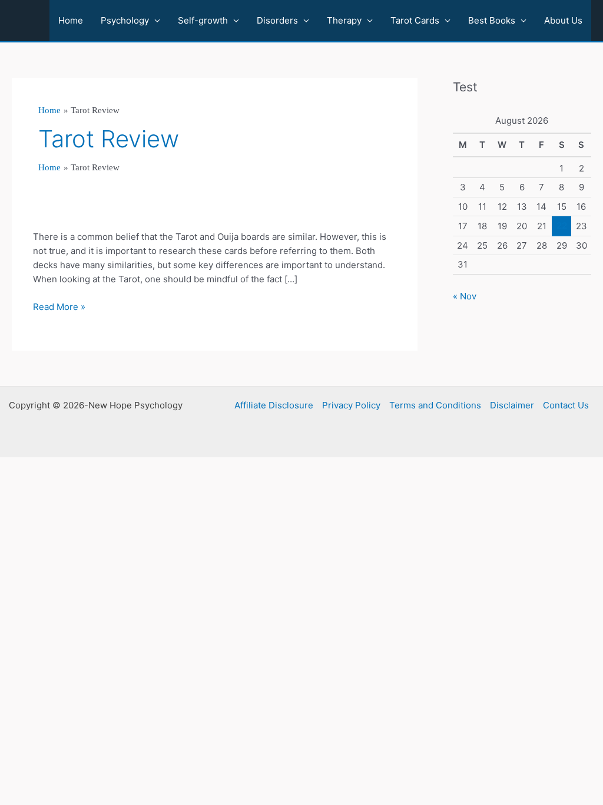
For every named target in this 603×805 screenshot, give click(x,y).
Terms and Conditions (435, 405)
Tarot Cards (414, 20)
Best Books (491, 20)
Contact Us (566, 405)
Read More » (59, 307)
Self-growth (203, 20)
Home (70, 20)
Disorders (277, 20)
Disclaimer (512, 405)
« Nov (464, 296)
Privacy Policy (351, 405)
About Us (563, 20)
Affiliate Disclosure (273, 405)
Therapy (344, 20)
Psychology (125, 20)
